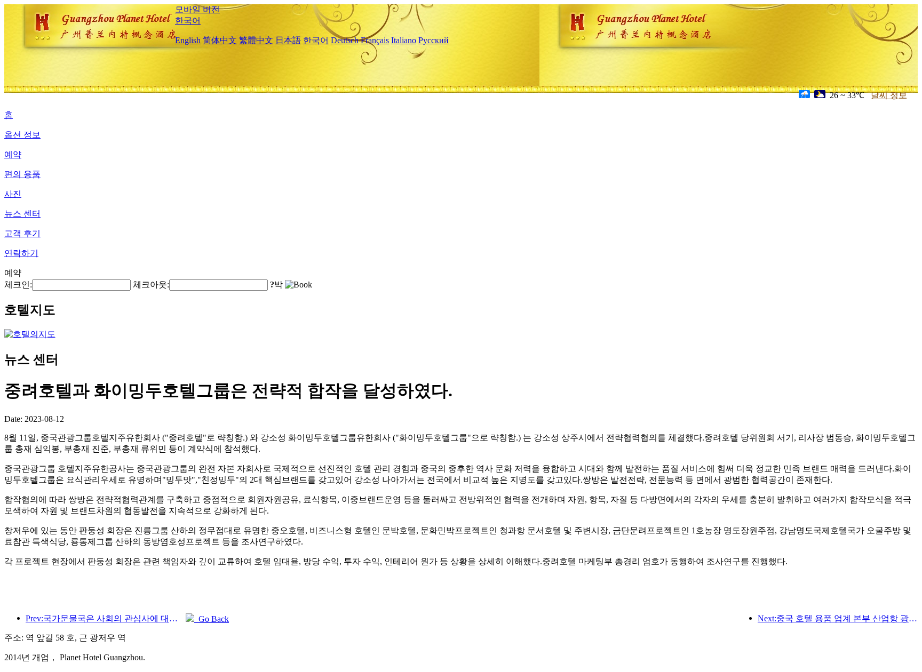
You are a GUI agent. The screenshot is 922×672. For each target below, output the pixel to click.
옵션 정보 (22, 134)
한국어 (188, 20)
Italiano (403, 40)
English (188, 40)
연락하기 (21, 253)
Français (375, 40)
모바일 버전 (197, 9)
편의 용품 (22, 174)
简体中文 (220, 40)
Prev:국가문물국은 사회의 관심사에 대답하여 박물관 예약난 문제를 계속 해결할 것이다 (106, 618)
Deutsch (345, 40)
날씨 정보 (889, 95)
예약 (12, 154)
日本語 (288, 40)
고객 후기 (22, 233)
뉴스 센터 (22, 213)
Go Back (211, 618)
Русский (433, 40)
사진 (12, 193)
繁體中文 (256, 40)
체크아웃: (151, 284)
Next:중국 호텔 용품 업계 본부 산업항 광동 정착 (838, 618)
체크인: (18, 284)
